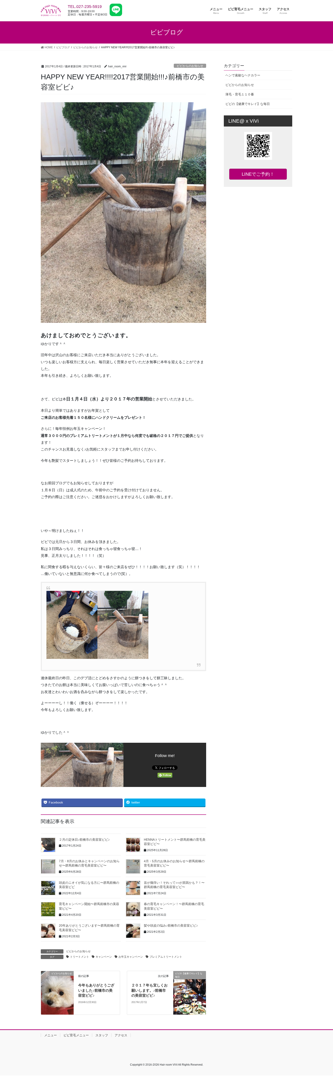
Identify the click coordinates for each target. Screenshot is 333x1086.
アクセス (121, 1035)
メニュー (50, 1035)
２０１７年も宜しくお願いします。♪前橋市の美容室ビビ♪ (149, 990)
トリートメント (79, 956)
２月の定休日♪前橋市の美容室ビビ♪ (84, 839)
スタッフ (101, 1035)
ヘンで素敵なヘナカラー (242, 75)
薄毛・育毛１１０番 (239, 94)
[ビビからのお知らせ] (57, 993)
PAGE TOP (321, 1049)
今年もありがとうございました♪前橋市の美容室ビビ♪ (96, 990)
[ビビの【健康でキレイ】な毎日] (189, 983)
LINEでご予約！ (258, 174)
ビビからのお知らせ (190, 66)
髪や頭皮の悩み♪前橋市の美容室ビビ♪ (171, 925)
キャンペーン (104, 956)
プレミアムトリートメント (166, 956)
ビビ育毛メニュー (76, 1035)
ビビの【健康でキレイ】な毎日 (247, 104)
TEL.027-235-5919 (85, 6)
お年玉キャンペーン (130, 956)
